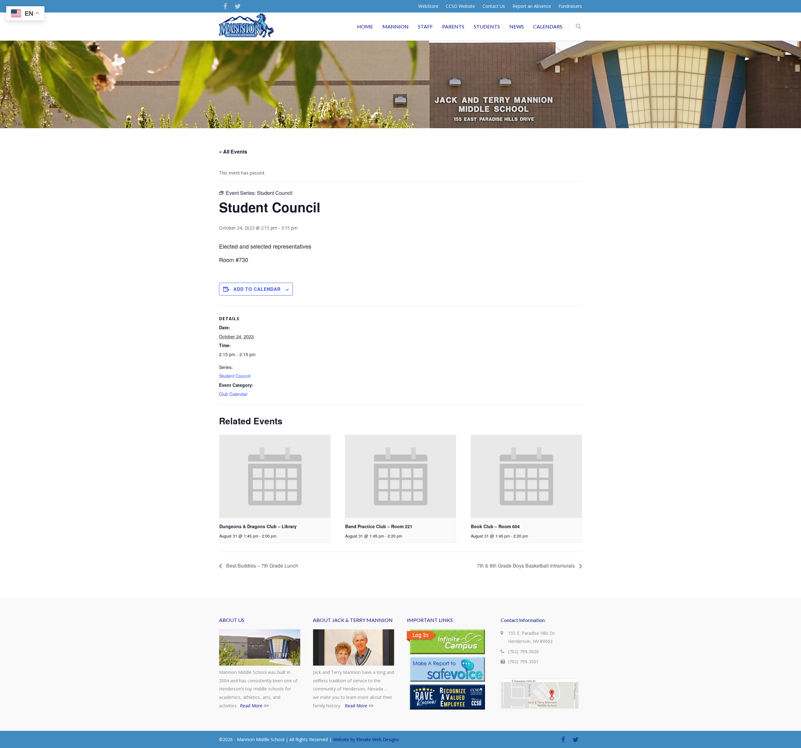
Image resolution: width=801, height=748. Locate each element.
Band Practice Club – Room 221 (378, 526)
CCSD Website (460, 6)
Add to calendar (257, 289)
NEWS (516, 26)
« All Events (233, 151)
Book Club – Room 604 (495, 526)
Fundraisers (570, 6)
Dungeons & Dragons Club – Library (258, 526)
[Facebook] (225, 6)
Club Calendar (233, 394)
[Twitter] (238, 6)
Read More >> (254, 706)
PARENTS (453, 26)
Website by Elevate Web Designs (366, 739)
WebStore (428, 6)
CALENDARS (547, 26)
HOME (365, 26)
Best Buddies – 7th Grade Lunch (261, 565)
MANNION (395, 26)
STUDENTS (487, 26)
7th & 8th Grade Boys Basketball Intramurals (526, 565)
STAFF (425, 26)
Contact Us (493, 6)
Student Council (234, 376)
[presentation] (274, 476)
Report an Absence (532, 6)
